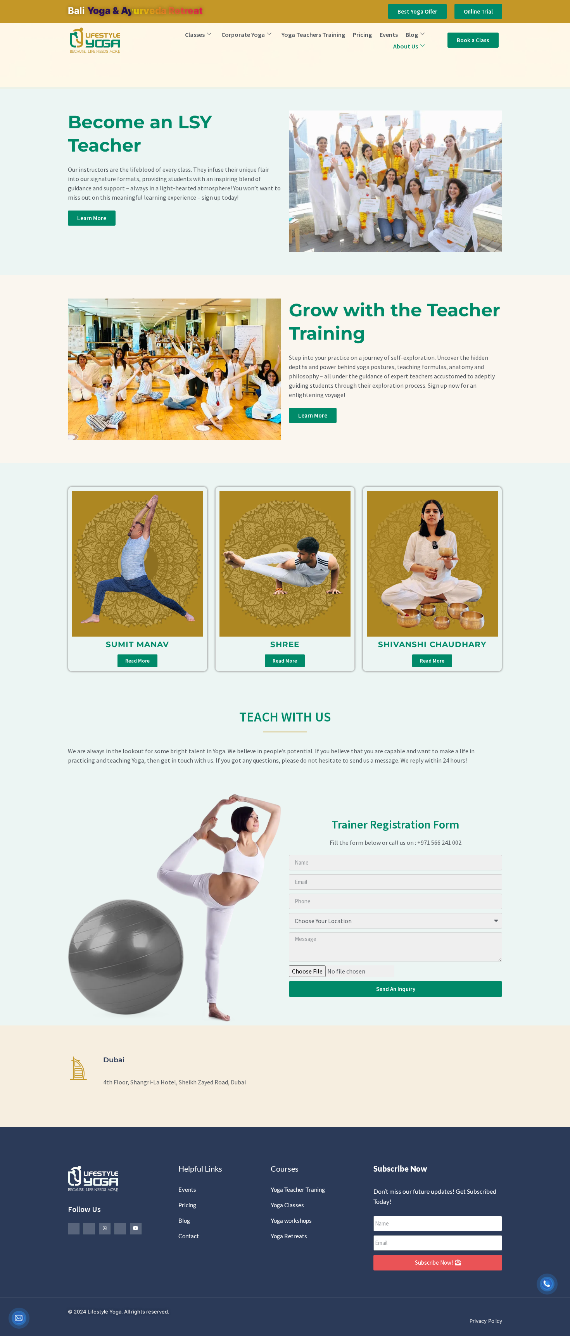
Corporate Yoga (243, 34)
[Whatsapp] (105, 1228)
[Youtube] (136, 1228)
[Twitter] (89, 1228)
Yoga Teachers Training (313, 34)
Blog (412, 34)
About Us (405, 46)
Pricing (362, 34)
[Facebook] (73, 1228)
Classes (195, 34)
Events (389, 34)
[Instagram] (120, 1228)
